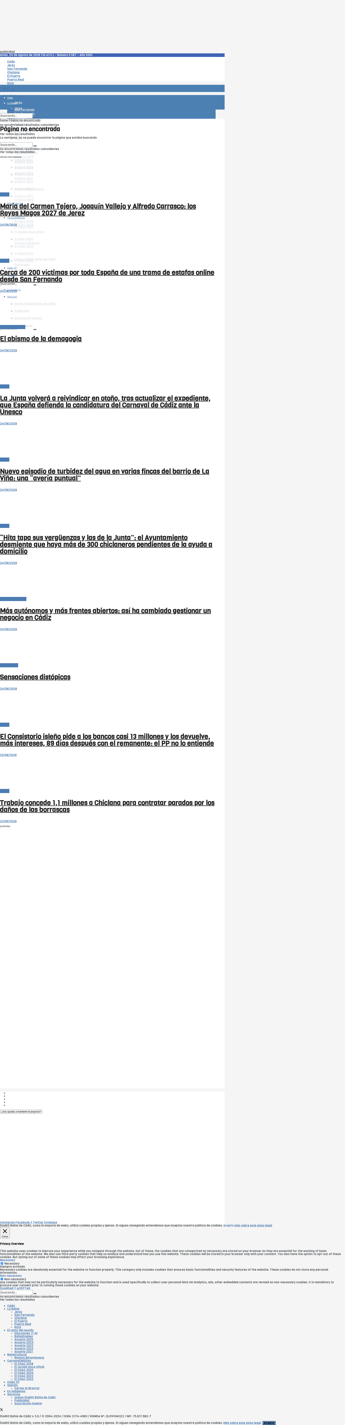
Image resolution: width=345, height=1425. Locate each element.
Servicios (13, 1394)
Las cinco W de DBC (21, 1096)
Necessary (11, 1264)
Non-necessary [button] (11, 1276)
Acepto (269, 1423)
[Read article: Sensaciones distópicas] (108, 647)
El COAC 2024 (24, 1373)
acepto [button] (228, 1225)
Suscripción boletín (28, 1403)
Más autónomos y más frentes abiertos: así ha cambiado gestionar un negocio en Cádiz (105, 614)
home (4, 120)
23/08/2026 (8, 755)
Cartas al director (12, 327)
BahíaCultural (17, 1355)
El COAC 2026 (23, 200)
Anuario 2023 (23, 1345)
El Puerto (20, 1321)
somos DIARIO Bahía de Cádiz (35, 259)
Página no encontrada (24, 120)
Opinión (12, 1385)
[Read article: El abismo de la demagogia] (108, 309)
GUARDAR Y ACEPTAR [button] (15, 1288)
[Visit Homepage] (37, 78)
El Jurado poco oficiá (29, 1367)
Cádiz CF (13, 1382)
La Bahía (13, 1309)
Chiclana (20, 1318)
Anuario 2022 (23, 1349)
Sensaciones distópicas (35, 677)
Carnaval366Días (16, 194)
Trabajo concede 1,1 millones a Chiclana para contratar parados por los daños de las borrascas (107, 806)
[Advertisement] (108, 25)
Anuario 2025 (23, 157)
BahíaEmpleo (23, 1336)
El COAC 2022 (23, 1379)
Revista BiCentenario (29, 1358)
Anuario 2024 (24, 1342)
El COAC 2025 (23, 1370)
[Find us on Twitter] (1, 1410)
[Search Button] (34, 329)
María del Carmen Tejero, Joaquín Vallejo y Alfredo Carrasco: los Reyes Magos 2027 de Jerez (98, 210)
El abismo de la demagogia (41, 338)
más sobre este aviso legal (253, 1225)
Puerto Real (22, 1324)
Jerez (18, 1312)
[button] (21, 1112)
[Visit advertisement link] (9, 99)
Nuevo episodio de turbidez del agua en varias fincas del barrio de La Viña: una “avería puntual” (104, 475)
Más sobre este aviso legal (242, 1423)
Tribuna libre (9, 665)
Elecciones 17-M (25, 1333)
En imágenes (16, 1391)
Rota (17, 1327)
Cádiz (11, 1306)
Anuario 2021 (23, 1352)
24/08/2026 (8, 225)
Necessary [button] (7, 1260)
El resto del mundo (17, 140)
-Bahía (4, 194)
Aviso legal (14, 1102)
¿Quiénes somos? (19, 1093)
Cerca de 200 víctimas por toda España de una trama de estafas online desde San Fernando (107, 276)
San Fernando (24, 1315)
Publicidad (21, 265)
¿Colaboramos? (18, 1105)
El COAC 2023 (23, 222)
